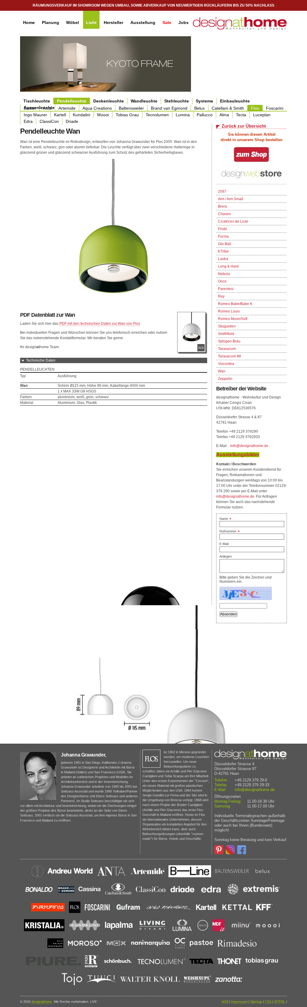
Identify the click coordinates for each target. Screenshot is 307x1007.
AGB (225, 1001)
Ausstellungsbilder (237, 454)
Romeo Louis (229, 311)
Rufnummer (229, 531)
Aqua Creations (97, 108)
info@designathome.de (249, 446)
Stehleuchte (176, 101)
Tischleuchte (36, 101)
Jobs (183, 22)
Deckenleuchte (108, 101)
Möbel (72, 22)
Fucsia (223, 236)
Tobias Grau (127, 114)
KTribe (223, 251)
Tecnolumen (157, 114)
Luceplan (261, 114)
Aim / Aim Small (230, 199)
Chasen (224, 214)
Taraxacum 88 (229, 356)
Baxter (30, 108)
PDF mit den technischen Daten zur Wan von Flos (99, 323)
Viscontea (226, 364)
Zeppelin (225, 379)
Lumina (183, 114)
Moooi (103, 114)
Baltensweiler (131, 108)
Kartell (60, 114)
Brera (222, 206)
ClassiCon (49, 121)
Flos (255, 108)
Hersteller (113, 22)
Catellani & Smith (228, 108)
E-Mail (223, 544)
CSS (268, 1001)
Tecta (241, 114)
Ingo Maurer (35, 114)
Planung (50, 22)
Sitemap (256, 1001)
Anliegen (225, 556)
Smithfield (226, 334)
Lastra (223, 259)
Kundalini (81, 114)
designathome (41, 1001)
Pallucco (205, 114)
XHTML (279, 1001)
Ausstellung (142, 22)
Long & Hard (228, 266)
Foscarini (274, 108)
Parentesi (226, 289)
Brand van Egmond (169, 108)
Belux (199, 108)
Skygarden (227, 326)
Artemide (67, 108)
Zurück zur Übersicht (244, 126)
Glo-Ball (224, 244)
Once (222, 281)
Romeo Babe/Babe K (235, 304)
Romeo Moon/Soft (232, 319)
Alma (224, 114)
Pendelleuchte (71, 101)
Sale (166, 22)
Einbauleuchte (235, 101)
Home (29, 22)
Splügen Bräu (229, 341)
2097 (222, 191)
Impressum (239, 1001)
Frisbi (222, 229)
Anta (47, 108)
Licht (91, 22)
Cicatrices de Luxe (233, 221)
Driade (72, 121)
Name (225, 518)
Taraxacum (227, 349)
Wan (221, 371)
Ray (221, 296)
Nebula (224, 274)
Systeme (204, 101)
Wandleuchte (144, 101)
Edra (28, 121)
